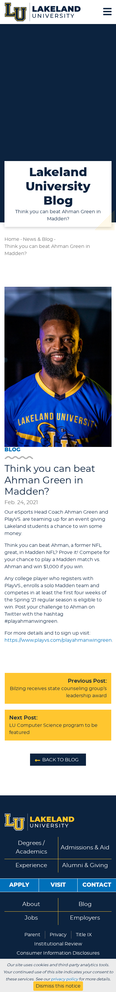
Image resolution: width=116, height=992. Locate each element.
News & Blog (38, 239)
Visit (58, 885)
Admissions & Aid (85, 848)
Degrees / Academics (31, 847)
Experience (31, 865)
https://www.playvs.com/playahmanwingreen (58, 640)
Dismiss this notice (58, 986)
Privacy (58, 934)
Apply (19, 885)
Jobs (31, 918)
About (31, 904)
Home (11, 239)
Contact (96, 885)
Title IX (84, 934)
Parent (32, 934)
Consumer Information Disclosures (58, 953)
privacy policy (64, 979)
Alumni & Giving (85, 865)
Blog (85, 904)
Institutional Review (58, 944)
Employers (85, 918)
